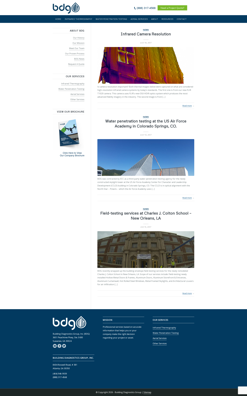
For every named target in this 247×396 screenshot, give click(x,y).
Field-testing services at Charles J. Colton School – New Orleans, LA (145, 215)
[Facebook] (59, 346)
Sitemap (147, 392)
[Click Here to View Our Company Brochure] (68, 149)
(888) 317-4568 (146, 8)
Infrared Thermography (72, 83)
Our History (78, 37)
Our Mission (78, 43)
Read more (187, 105)
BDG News (79, 58)
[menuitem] (58, 19)
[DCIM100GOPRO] (145, 249)
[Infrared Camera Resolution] (145, 65)
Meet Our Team (76, 48)
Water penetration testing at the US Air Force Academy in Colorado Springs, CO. (145, 123)
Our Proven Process (74, 53)
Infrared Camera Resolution (146, 33)
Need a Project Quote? (172, 7)
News (146, 30)
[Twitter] (64, 346)
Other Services (77, 99)
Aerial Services (77, 94)
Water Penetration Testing (71, 88)
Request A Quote (76, 64)
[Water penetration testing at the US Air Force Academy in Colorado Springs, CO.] (145, 157)
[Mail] (55, 346)
